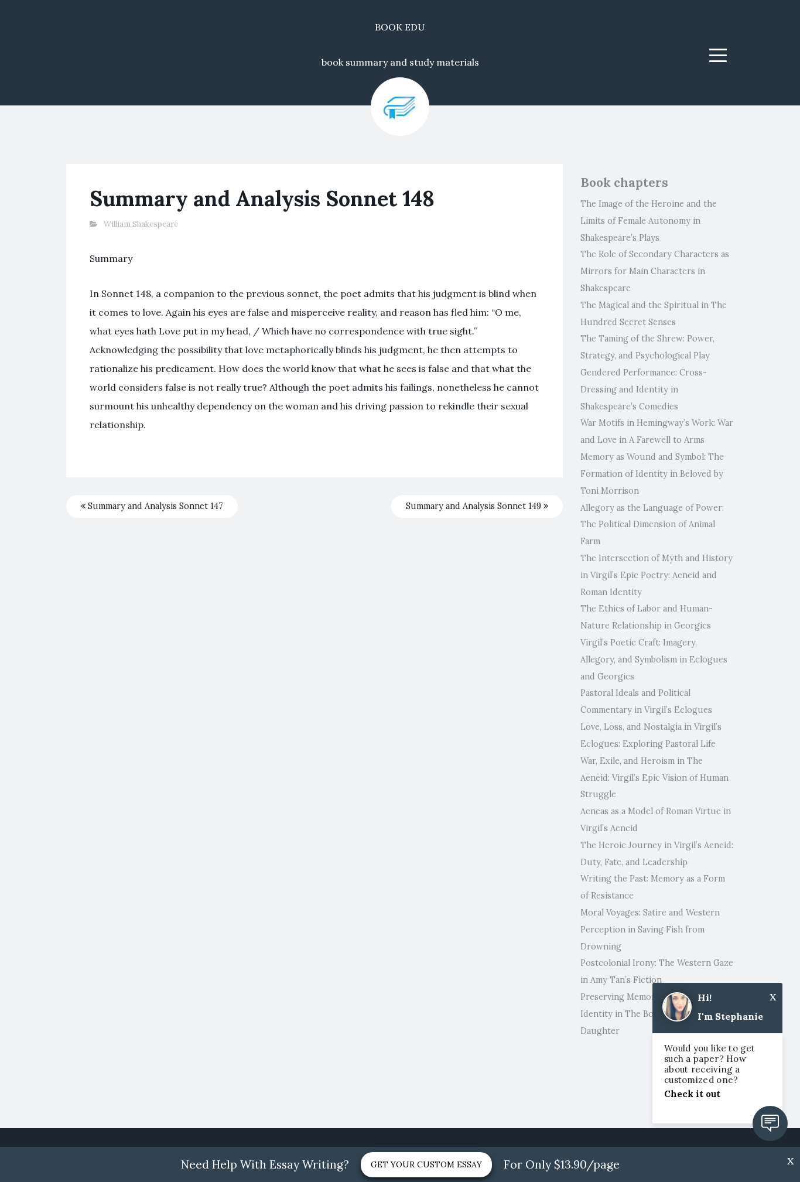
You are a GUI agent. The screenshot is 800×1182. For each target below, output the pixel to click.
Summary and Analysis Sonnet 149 (474, 506)
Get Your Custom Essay (426, 1164)
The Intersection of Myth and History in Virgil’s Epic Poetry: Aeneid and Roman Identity (656, 575)
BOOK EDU (400, 27)
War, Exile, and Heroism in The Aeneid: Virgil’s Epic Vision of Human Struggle (654, 778)
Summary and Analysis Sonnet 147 (154, 506)
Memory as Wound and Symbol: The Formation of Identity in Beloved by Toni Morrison (652, 474)
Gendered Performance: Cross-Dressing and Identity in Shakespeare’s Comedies (643, 389)
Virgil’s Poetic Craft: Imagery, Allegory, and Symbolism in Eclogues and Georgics (653, 659)
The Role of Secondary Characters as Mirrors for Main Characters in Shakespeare (654, 271)
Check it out (692, 1093)
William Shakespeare (141, 224)
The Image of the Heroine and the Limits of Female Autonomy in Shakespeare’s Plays (648, 221)
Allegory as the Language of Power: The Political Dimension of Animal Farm (652, 525)
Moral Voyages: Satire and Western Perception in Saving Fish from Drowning (650, 929)
